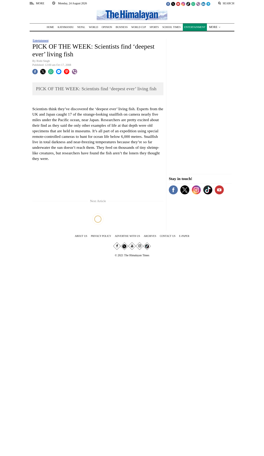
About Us (81, 236)
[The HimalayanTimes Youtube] (178, 4)
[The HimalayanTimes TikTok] (188, 4)
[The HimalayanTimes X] (173, 4)
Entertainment (40, 40)
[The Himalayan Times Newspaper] (132, 14)
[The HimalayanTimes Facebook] (168, 4)
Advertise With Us (127, 236)
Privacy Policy (101, 236)
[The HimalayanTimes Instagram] (183, 4)
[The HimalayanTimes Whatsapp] (193, 4)
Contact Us (167, 236)
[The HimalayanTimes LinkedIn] (203, 4)
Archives (150, 236)
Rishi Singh (43, 60)
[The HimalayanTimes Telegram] (208, 4)
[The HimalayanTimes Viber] (198, 4)
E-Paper (184, 236)
